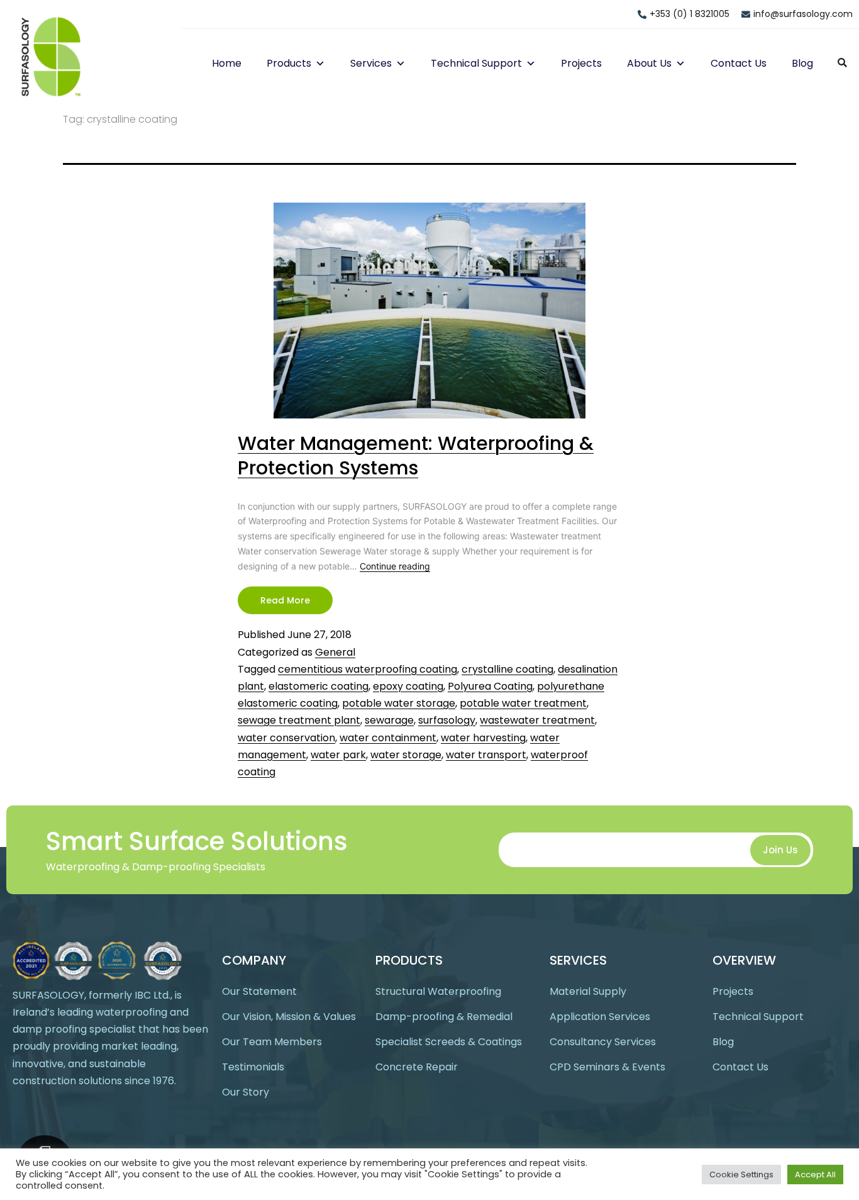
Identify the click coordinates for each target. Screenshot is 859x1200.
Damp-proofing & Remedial (444, 1016)
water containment (388, 738)
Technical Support (476, 63)
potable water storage (398, 703)
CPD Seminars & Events (607, 1067)
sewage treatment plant (299, 720)
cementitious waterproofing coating (367, 669)
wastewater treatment (537, 720)
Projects (581, 63)
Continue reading (395, 566)
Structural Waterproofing (438, 991)
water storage (405, 755)
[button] (318, 63)
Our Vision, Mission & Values (289, 1016)
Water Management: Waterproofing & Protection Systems (416, 455)
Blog (802, 63)
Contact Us (739, 63)
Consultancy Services (603, 1042)
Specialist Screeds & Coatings (448, 1042)
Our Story (245, 1092)
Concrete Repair (416, 1067)
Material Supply (588, 991)
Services (371, 63)
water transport (486, 755)
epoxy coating (408, 686)
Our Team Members (272, 1042)
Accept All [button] (815, 1174)
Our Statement (259, 991)
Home (226, 63)
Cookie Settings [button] (741, 1174)
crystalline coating (507, 669)
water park (338, 755)
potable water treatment (523, 703)
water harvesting (483, 738)
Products (289, 63)
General (335, 652)
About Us (649, 63)
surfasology (446, 720)
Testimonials (253, 1067)
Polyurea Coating (490, 686)
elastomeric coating (319, 686)
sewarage (389, 720)
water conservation (286, 738)
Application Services (600, 1016)
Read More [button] (285, 600)
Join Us (780, 849)
